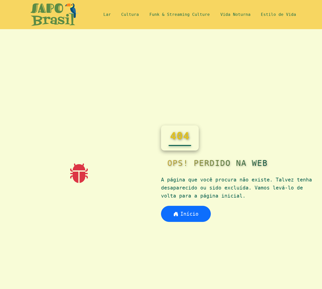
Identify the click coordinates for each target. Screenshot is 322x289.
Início (189, 214)
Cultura (130, 14)
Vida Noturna (235, 14)
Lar (107, 14)
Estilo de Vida (278, 14)
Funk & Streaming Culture (179, 14)
